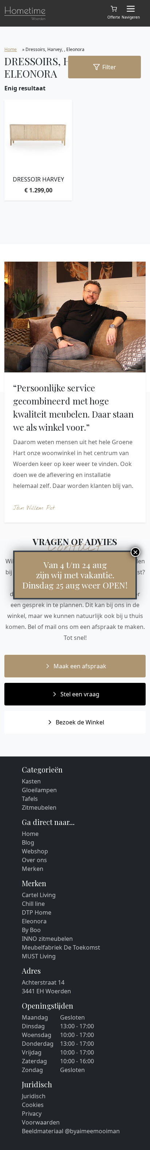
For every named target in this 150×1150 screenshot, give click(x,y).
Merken (32, 869)
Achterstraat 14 (43, 982)
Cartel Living (39, 895)
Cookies (33, 1105)
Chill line (33, 904)
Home (10, 49)
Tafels (30, 799)
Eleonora (34, 921)
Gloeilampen (39, 790)
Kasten (31, 781)
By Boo (31, 930)
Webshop (35, 851)
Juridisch (34, 1096)
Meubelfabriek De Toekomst (61, 947)
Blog (28, 842)
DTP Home (36, 912)
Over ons (34, 860)
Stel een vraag (79, 694)
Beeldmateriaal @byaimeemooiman (71, 1131)
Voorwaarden (41, 1122)
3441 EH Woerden (46, 991)
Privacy (32, 1114)
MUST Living (39, 956)
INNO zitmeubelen (47, 939)
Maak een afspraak (80, 666)
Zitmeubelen (39, 807)
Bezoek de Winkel (80, 722)
